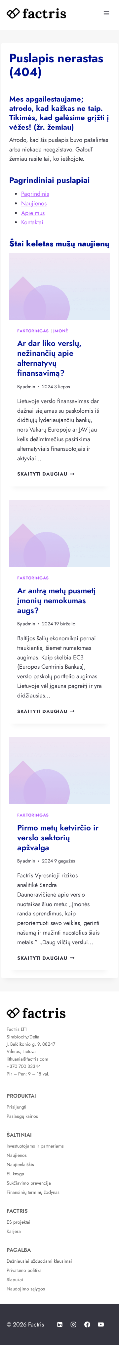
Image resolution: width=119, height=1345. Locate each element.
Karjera (14, 1231)
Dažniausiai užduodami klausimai (39, 1261)
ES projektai (18, 1222)
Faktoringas (33, 331)
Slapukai (15, 1279)
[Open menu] (106, 13)
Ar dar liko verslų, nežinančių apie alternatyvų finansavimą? (49, 358)
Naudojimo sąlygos (26, 1288)
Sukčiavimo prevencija (29, 1183)
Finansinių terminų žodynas (33, 1192)
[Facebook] (87, 1324)
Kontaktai (32, 222)
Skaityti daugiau (45, 474)
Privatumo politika (24, 1270)
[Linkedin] (60, 1324)
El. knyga (15, 1173)
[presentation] (59, 286)
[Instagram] (73, 1324)
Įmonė (60, 331)
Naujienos (34, 203)
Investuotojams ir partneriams (35, 1146)
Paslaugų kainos (22, 1116)
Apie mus (33, 213)
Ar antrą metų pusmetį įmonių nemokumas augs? (56, 600)
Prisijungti (16, 1107)
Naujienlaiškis (20, 1164)
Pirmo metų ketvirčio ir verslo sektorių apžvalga (58, 837)
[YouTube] (101, 1324)
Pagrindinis (35, 193)
